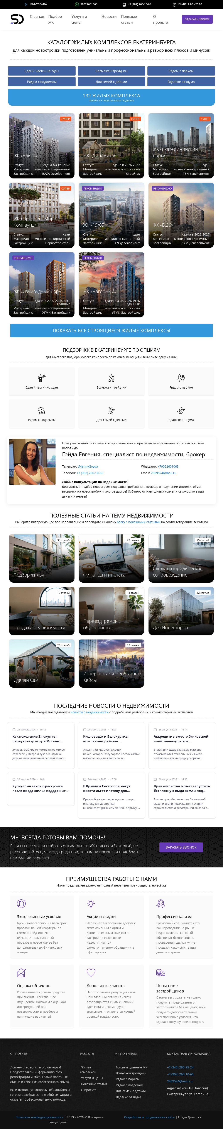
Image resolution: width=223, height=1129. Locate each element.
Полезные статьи (94, 1084)
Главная (37, 16)
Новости (109, 16)
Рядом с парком (127, 1079)
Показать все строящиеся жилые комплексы (112, 330)
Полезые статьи (129, 19)
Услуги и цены (79, 19)
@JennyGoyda (88, 466)
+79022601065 (168, 466)
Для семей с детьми (131, 1091)
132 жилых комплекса (111, 97)
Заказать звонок (197, 19)
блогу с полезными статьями (138, 522)
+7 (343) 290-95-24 (180, 1067)
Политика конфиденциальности (39, 1117)
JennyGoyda (38, 4)
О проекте (160, 19)
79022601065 (89, 4)
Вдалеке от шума (128, 1097)
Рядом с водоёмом (129, 1085)
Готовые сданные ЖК (131, 1067)
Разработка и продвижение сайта (149, 1117)
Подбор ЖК (55, 19)
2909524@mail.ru (163, 473)
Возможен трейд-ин (131, 1073)
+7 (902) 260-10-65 (139, 4)
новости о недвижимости (89, 712)
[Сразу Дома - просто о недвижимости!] (17, 19)
